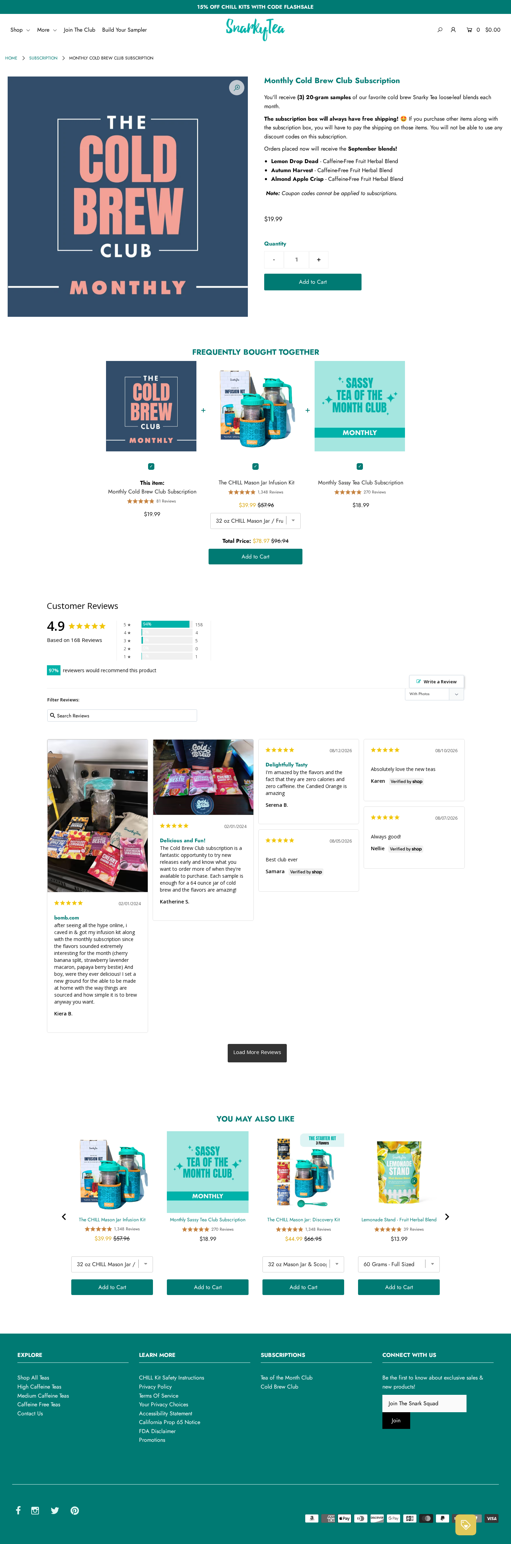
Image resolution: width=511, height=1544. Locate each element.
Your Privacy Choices (163, 1404)
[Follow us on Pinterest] (74, 1511)
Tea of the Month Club (287, 1378)
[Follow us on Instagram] (35, 1511)
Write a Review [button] (440, 681)
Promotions (152, 1440)
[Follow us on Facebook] (18, 1511)
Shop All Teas (33, 1378)
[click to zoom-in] (236, 87)
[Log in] (453, 30)
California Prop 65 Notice (169, 1422)
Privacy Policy (155, 1387)
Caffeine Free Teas (38, 1404)
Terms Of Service (158, 1396)
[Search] (440, 30)
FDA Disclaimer (157, 1431)
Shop (17, 30)
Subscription (43, 58)
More (44, 30)
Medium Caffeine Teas (43, 1396)
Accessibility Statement (165, 1413)
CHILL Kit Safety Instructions (171, 1378)
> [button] (257, 1053)
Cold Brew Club (279, 1387)
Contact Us (30, 1413)
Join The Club (79, 30)
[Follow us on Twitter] (54, 1511)
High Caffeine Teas (39, 1387)
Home (11, 58)
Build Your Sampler (124, 30)
